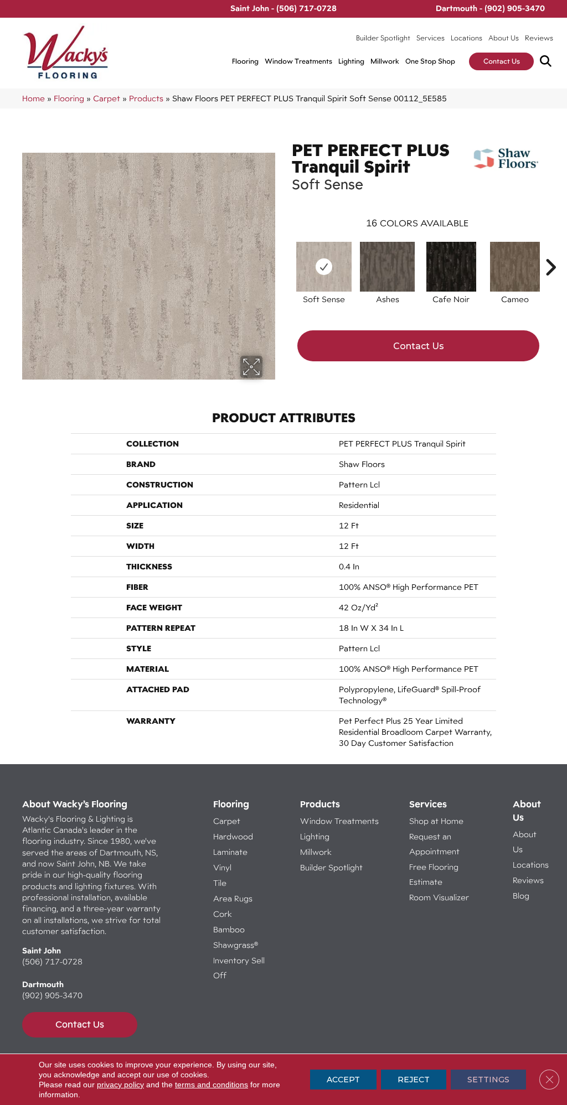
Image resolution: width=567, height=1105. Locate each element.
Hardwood (233, 836)
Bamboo (229, 929)
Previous (286, 250)
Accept (343, 1080)
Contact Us (501, 61)
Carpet (106, 98)
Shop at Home (436, 821)
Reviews (539, 38)
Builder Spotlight (383, 38)
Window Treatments (298, 61)
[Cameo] (515, 266)
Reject (414, 1080)
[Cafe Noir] (451, 266)
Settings (488, 1080)
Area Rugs (232, 898)
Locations (466, 38)
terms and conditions (211, 1084)
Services (430, 38)
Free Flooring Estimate (433, 874)
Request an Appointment (434, 844)
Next (550, 250)
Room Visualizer (439, 897)
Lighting (351, 61)
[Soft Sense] (323, 266)
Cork (222, 914)
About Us (503, 38)
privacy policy (120, 1084)
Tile (219, 883)
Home (33, 98)
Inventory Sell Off (239, 968)
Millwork (384, 61)
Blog (521, 895)
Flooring (245, 61)
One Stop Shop (430, 61)
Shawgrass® (235, 945)
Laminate (230, 852)
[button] (548, 61)
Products (146, 98)
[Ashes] (387, 266)
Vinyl (222, 867)
